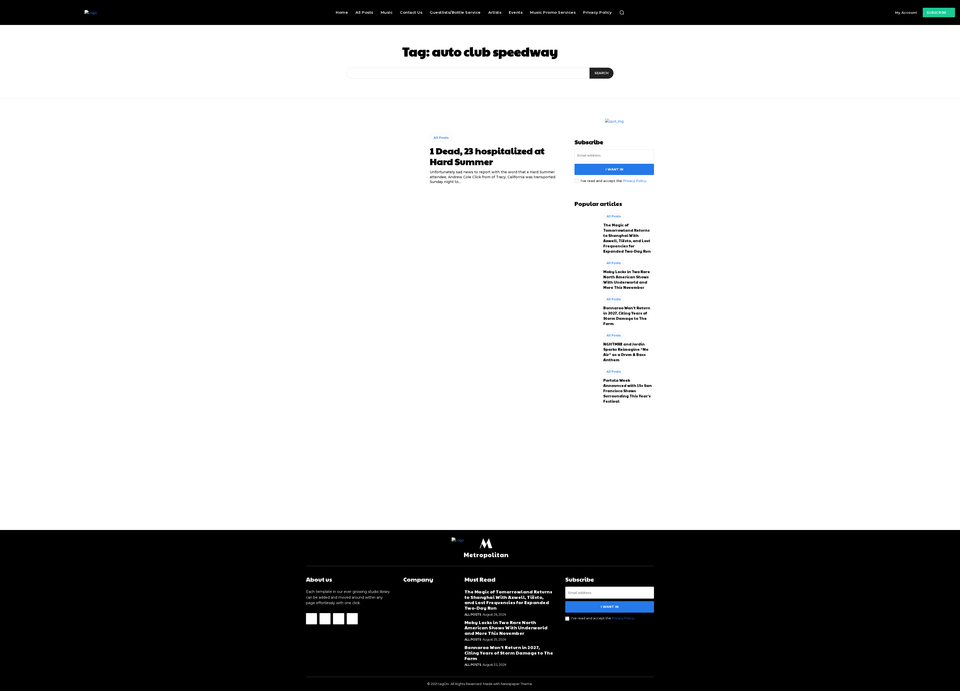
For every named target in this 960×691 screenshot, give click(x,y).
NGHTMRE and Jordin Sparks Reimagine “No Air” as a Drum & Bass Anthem (625, 351)
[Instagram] (325, 618)
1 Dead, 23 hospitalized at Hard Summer (487, 156)
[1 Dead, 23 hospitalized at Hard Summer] (364, 159)
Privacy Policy (634, 181)
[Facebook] (311, 618)
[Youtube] (352, 618)
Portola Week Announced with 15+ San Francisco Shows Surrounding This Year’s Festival (627, 390)
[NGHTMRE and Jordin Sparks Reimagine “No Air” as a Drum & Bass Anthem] (586, 346)
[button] (622, 12)
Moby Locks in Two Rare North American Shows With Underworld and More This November (626, 279)
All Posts (441, 138)
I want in (614, 169)
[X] (338, 618)
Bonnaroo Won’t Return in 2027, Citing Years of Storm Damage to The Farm (626, 315)
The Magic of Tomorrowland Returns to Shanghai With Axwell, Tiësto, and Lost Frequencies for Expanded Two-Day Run (627, 238)
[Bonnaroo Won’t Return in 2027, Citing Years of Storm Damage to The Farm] (586, 310)
